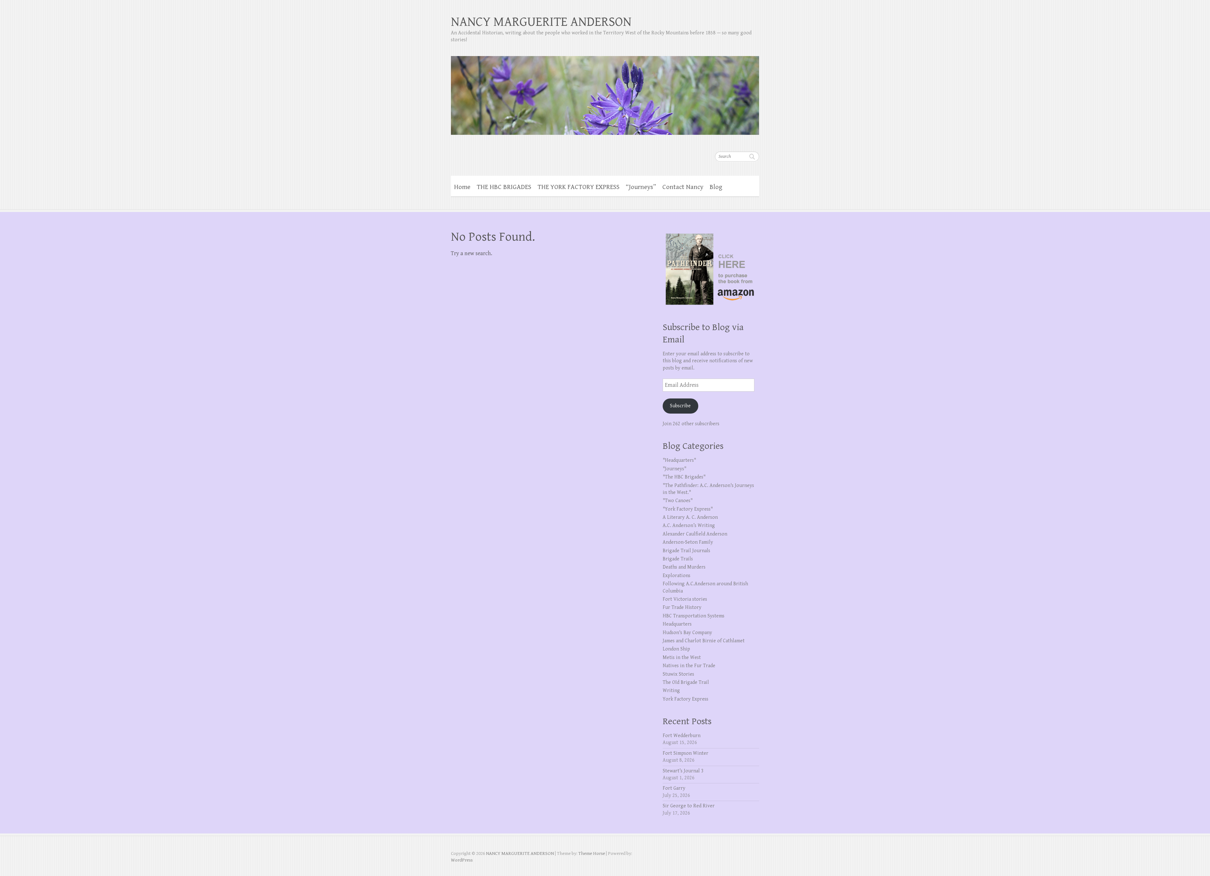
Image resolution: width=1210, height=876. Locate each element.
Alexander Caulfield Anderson (695, 534)
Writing (671, 691)
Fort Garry (674, 788)
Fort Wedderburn (681, 736)
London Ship (676, 649)
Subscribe (680, 406)
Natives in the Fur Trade (689, 666)
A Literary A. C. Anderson (690, 517)
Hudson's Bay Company (687, 633)
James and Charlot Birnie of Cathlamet (704, 641)
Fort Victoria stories (685, 599)
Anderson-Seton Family (688, 542)
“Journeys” (641, 187)
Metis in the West (682, 658)
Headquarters (677, 624)
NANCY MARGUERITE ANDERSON (541, 22)
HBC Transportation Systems (693, 616)
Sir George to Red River (689, 806)
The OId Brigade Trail (686, 682)
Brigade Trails (678, 559)
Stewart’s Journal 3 (683, 771)
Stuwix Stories (678, 674)
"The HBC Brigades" (684, 477)
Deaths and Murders (684, 567)
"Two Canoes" (678, 501)
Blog (716, 187)
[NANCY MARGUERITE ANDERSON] (605, 91)
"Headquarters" (679, 460)
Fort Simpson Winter (685, 753)
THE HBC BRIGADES (504, 187)
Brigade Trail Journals (686, 551)
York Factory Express (685, 699)
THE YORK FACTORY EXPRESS (578, 187)
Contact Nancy (682, 187)
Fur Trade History (682, 607)
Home (462, 187)
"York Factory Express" (688, 509)
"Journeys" (674, 469)
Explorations (676, 576)
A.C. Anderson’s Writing (689, 526)
